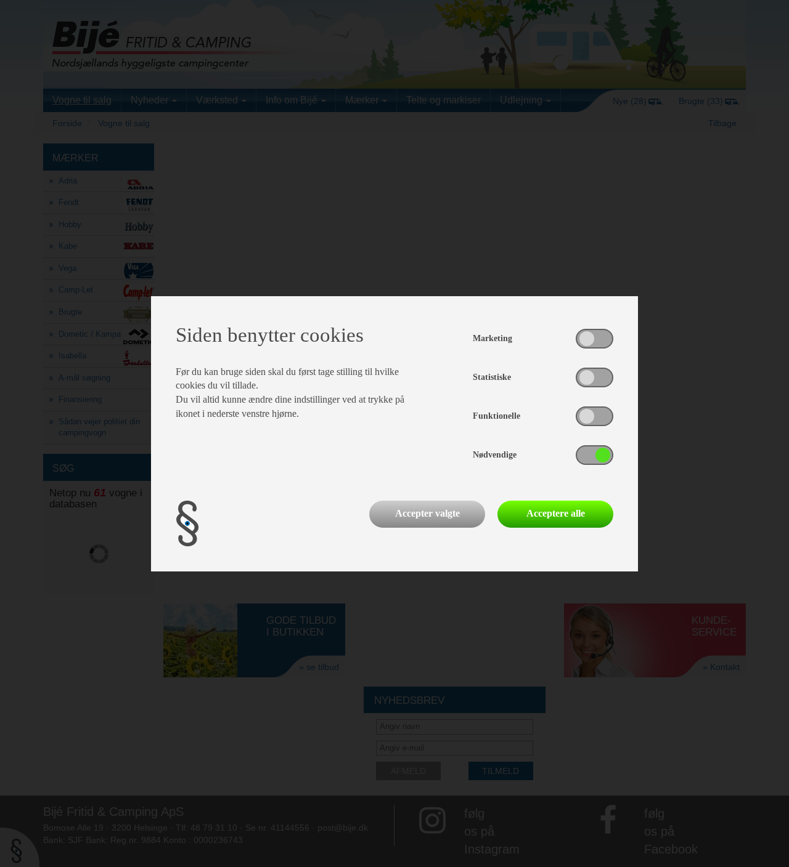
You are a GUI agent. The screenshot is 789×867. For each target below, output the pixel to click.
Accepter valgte (427, 513)
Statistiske (492, 377)
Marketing (492, 338)
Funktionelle (496, 416)
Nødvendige (495, 454)
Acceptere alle (555, 513)
